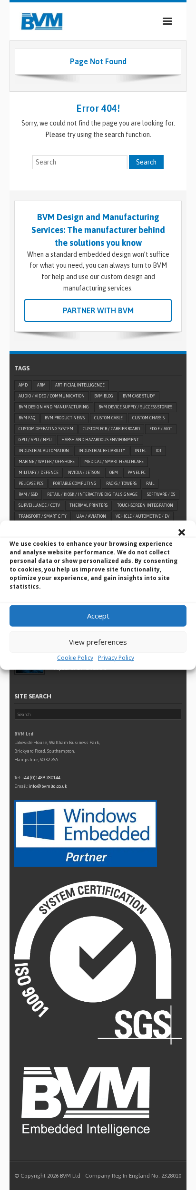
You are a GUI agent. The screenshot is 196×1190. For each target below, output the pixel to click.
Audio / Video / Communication (52, 396)
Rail (150, 483)
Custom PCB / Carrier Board (111, 428)
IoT (159, 450)
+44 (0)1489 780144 (41, 777)
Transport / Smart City (43, 516)
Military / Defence (39, 472)
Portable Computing (75, 483)
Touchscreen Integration (145, 505)
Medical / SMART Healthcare (114, 461)
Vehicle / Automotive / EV (142, 516)
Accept (98, 615)
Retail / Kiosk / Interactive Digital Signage (92, 494)
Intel (140, 450)
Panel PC (136, 472)
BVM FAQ (27, 418)
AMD (23, 385)
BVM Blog (103, 396)
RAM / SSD (28, 494)
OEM (113, 472)
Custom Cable (108, 418)
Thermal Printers (88, 505)
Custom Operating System (46, 428)
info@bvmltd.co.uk (48, 786)
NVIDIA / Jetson (84, 472)
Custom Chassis (148, 418)
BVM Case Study (139, 396)
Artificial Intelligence (80, 385)
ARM (41, 385)
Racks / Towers (121, 483)
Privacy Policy (116, 657)
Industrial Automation (44, 450)
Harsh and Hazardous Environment (100, 439)
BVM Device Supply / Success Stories (135, 407)
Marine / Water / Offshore (47, 461)
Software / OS (161, 494)
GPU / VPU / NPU (35, 439)
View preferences (98, 642)
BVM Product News (65, 418)
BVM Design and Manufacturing (54, 407)
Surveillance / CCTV (39, 505)
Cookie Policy (75, 657)
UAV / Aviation (91, 516)
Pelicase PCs (31, 483)
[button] (181, 532)
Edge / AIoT (160, 428)
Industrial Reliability (101, 450)
